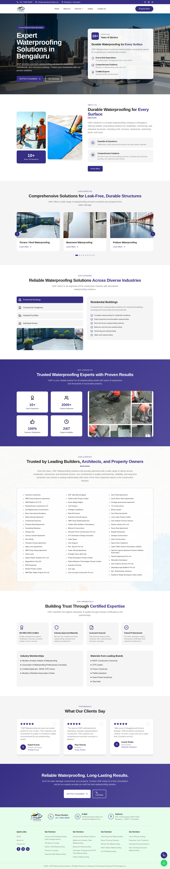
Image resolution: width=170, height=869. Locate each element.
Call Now (99, 795)
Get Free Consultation (28, 79)
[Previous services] (17, 234)
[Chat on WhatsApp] (164, 863)
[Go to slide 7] (90, 255)
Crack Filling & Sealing (137, 836)
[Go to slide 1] (76, 255)
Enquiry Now (144, 9)
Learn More (24, 247)
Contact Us (101, 9)
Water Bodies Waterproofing (111, 848)
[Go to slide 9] (94, 255)
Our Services (53, 79)
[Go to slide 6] (87, 255)
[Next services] (153, 234)
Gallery (90, 9)
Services (78, 9)
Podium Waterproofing (81, 857)
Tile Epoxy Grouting (52, 843)
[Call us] (164, 855)
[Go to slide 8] (92, 255)
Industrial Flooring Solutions (139, 844)
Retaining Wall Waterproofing (55, 854)
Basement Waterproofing (82, 847)
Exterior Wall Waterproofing (55, 847)
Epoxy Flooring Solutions (110, 840)
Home (57, 9)
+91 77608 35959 (62, 818)
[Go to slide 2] (79, 255)
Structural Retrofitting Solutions (84, 836)
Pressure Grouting (51, 850)
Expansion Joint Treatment (138, 840)
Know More (95, 169)
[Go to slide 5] (85, 255)
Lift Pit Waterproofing (108, 851)
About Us (66, 9)
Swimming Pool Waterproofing (112, 836)
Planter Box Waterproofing (110, 844)
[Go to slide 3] (81, 255)
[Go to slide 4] (83, 255)
